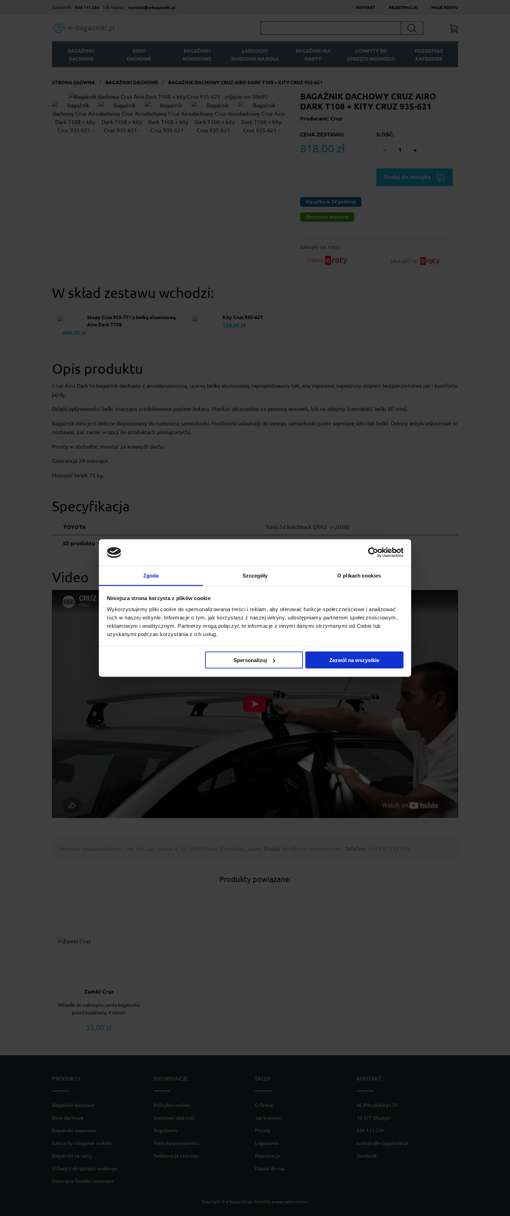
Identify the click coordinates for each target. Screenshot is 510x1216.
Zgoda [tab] (151, 575)
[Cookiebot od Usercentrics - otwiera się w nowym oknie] (373, 552)
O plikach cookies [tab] (359, 575)
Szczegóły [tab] (255, 575)
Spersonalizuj (250, 660)
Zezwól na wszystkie (354, 660)
